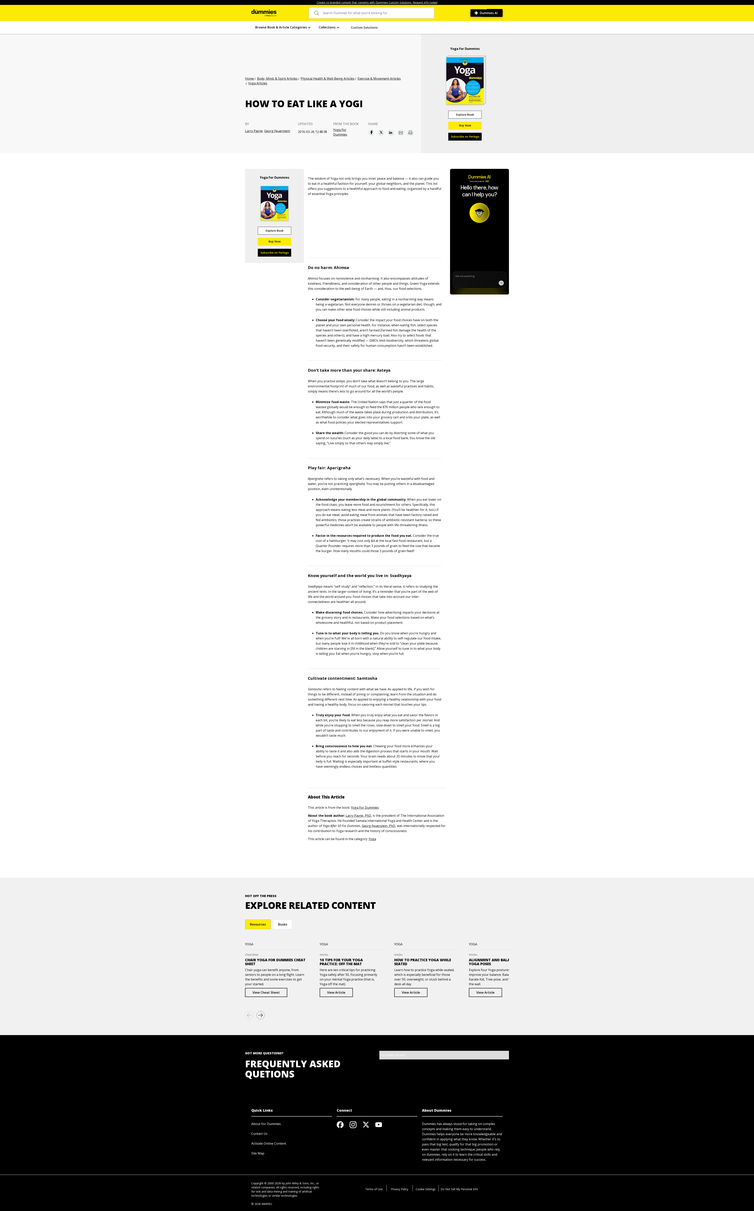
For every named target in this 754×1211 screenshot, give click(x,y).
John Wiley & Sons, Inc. (300, 1183)
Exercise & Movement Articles (379, 78)
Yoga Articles (257, 83)
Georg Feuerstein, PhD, (379, 826)
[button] (283, 27)
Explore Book (465, 114)
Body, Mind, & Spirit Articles (277, 78)
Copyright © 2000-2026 (266, 1183)
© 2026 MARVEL (261, 1204)
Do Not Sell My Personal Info (459, 1189)
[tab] (258, 924)
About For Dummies (266, 1124)
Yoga (372, 839)
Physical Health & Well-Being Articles (327, 78)
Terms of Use (374, 1189)
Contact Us (259, 1133)
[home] (263, 13)
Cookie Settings (426, 1189)
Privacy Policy (399, 1189)
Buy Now (465, 125)
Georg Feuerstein (277, 131)
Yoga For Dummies (340, 132)
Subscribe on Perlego (465, 136)
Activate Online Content (268, 1143)
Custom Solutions (364, 27)
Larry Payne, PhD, (359, 815)
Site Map (257, 1153)
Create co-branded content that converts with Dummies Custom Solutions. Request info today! (377, 2)
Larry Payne (254, 131)
